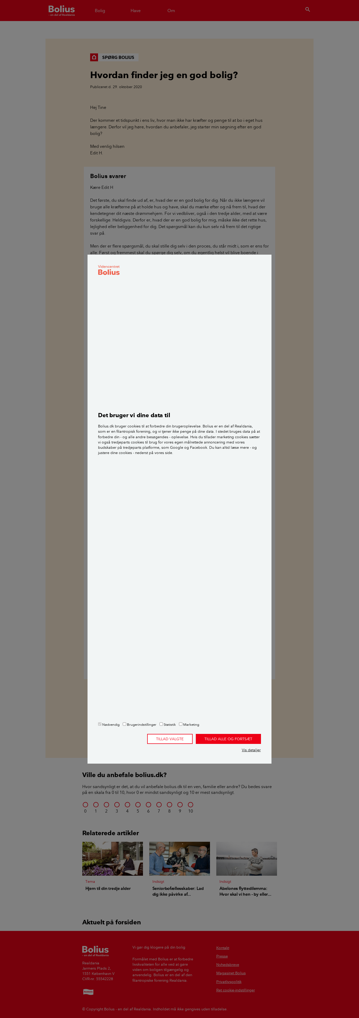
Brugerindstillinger (141, 724)
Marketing (190, 724)
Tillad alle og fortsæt (228, 739)
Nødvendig (110, 724)
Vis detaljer (251, 750)
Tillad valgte (170, 739)
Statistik (169, 724)
